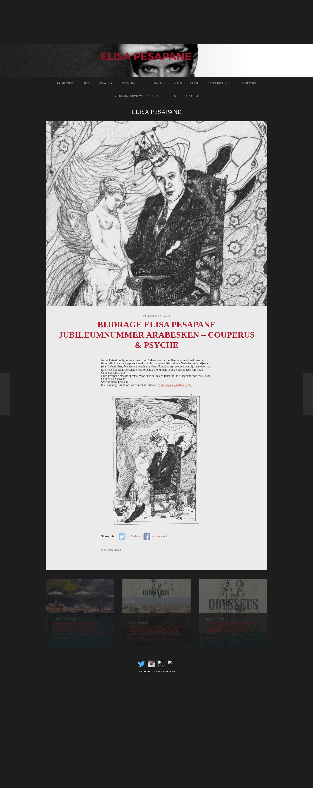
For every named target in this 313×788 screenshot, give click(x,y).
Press (171, 96)
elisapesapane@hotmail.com (174, 385)
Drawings (105, 83)
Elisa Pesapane (156, 111)
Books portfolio (185, 83)
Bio (86, 83)
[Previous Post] (5, 394)
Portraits (155, 83)
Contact (191, 96)
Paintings (130, 83)
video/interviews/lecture (136, 96)
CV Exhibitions (220, 83)
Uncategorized (112, 549)
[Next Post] (308, 394)
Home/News (66, 83)
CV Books (248, 83)
